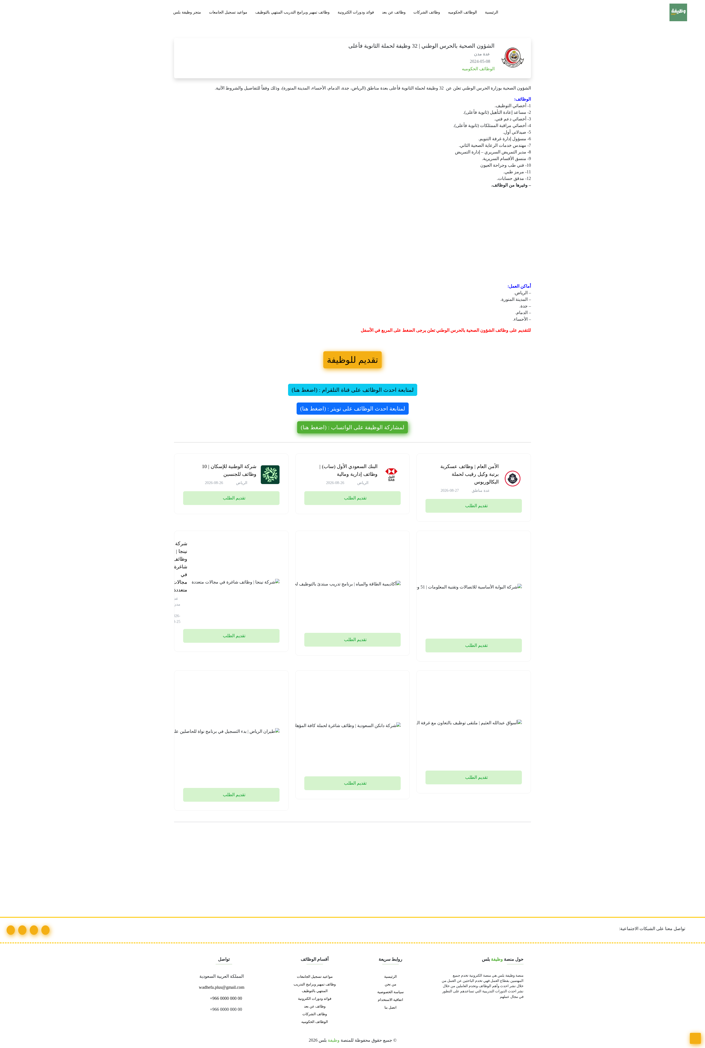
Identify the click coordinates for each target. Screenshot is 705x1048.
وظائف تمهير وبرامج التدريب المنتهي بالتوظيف (292, 12)
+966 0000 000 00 (225, 998)
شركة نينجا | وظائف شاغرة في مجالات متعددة (179, 567)
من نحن (390, 984)
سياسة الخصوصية (390, 992)
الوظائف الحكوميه (462, 12)
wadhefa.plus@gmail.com (222, 987)
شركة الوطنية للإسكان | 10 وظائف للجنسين (229, 470)
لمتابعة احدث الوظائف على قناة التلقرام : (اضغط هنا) (353, 390)
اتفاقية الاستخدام (390, 1000)
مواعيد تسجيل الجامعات (228, 12)
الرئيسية (491, 12)
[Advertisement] (365, 242)
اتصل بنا (390, 1007)
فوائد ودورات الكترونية (356, 12)
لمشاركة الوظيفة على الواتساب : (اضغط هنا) (352, 427)
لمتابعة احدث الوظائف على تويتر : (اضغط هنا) (352, 409)
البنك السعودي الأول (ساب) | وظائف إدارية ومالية (348, 470)
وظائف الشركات (426, 12)
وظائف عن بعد (394, 12)
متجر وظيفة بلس (187, 12)
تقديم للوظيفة (352, 360)
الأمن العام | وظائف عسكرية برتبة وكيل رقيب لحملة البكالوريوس (469, 474)
